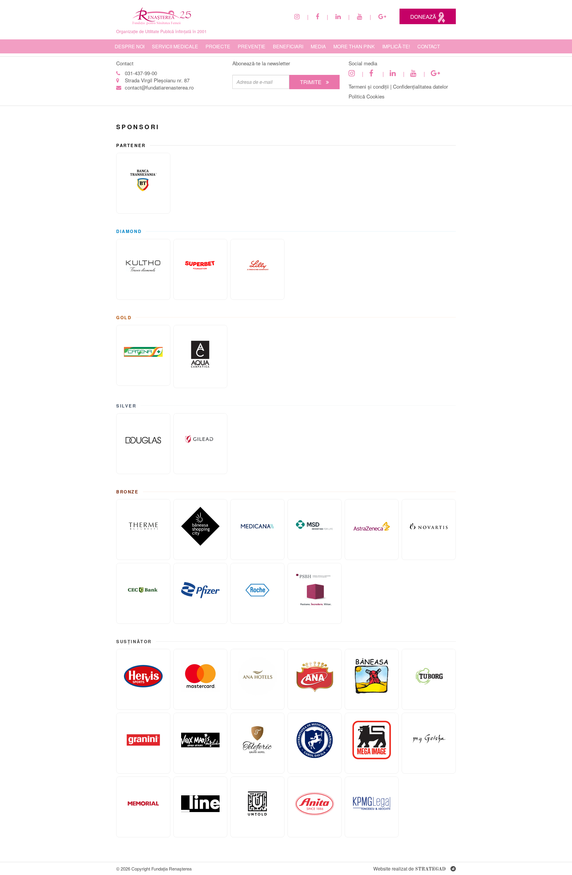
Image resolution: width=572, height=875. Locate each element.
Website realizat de (409, 868)
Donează (424, 16)
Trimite (311, 82)
